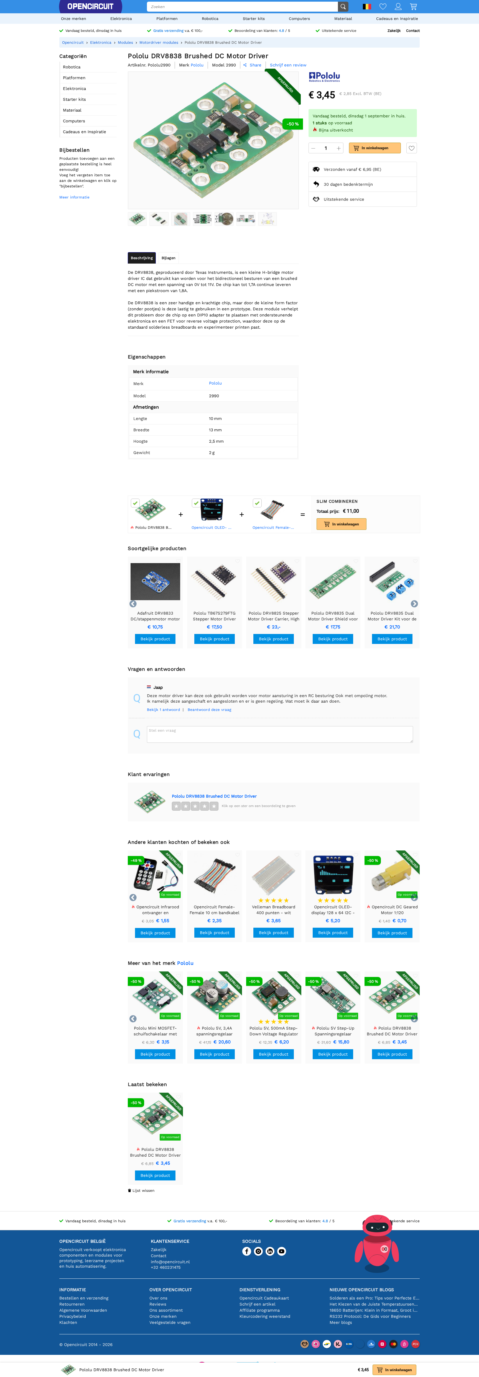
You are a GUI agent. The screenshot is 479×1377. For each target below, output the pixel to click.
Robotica (210, 18)
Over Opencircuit (170, 1289)
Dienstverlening (260, 1289)
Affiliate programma (260, 1310)
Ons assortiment (166, 1310)
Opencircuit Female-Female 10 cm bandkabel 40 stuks (274, 527)
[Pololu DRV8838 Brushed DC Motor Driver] (137, 219)
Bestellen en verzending (83, 1298)
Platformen (167, 18)
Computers (299, 18)
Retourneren (72, 1304)
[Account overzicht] (394, 7)
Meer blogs (341, 1322)
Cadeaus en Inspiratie (397, 18)
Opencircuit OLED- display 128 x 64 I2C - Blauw (213, 527)
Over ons (158, 1298)
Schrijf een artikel (258, 1304)
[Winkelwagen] (409, 7)
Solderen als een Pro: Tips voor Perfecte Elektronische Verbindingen (375, 1298)
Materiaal (343, 18)
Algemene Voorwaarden (83, 1310)
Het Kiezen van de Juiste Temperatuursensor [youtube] (375, 1304)
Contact (413, 31)
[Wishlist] (378, 7)
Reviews (157, 1304)
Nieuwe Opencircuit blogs (362, 1289)
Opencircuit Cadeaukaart (264, 1298)
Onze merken (73, 18)
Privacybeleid (72, 1316)
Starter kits (254, 18)
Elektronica (121, 18)
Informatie (72, 1289)
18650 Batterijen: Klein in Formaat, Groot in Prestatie (375, 1310)
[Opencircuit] (90, 6)
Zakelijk (394, 31)
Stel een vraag (162, 730)
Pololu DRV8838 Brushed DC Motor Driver (214, 796)
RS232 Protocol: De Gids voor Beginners (370, 1316)
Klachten (68, 1322)
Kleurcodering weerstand (265, 1316)
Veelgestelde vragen (169, 1322)
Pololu (215, 383)
